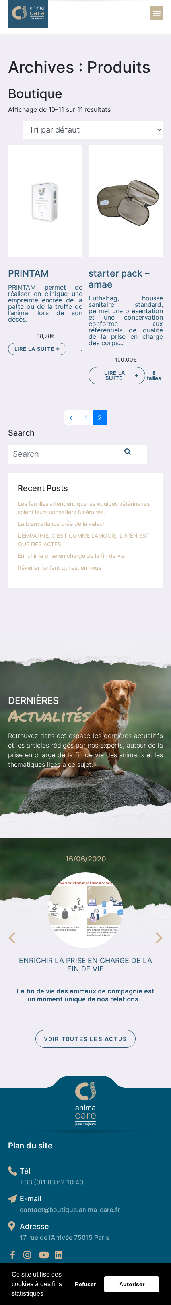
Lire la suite (35, 349)
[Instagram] (27, 1255)
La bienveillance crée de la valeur (61, 523)
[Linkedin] (58, 1255)
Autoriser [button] (131, 1284)
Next (159, 938)
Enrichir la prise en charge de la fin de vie (71, 555)
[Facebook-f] (12, 1255)
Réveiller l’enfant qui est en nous (59, 567)
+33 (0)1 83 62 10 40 (51, 1182)
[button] (46, 1294)
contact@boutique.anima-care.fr (70, 1209)
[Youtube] (43, 1255)
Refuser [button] (85, 1284)
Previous (12, 938)
